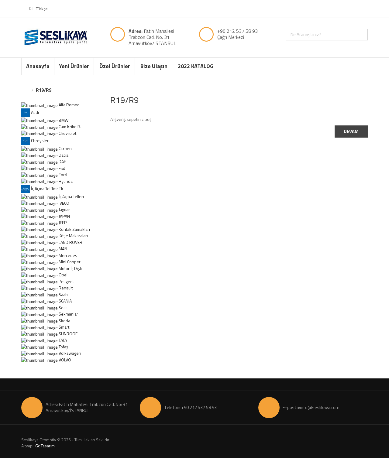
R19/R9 (43, 90)
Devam (351, 131)
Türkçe (42, 8)
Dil (31, 8)
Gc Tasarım (45, 446)
